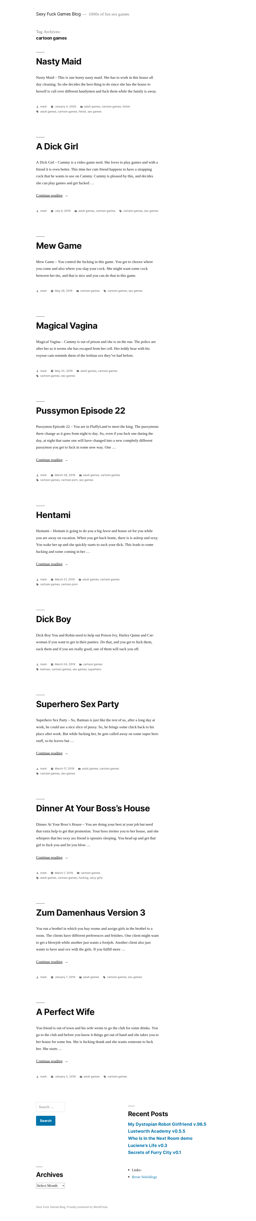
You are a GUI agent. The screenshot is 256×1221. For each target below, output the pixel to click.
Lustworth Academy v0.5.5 (156, 1131)
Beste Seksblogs (144, 1176)
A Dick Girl (57, 146)
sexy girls (96, 877)
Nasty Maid (58, 61)
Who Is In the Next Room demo (160, 1138)
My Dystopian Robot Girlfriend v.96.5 (167, 1124)
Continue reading (52, 195)
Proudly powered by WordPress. (87, 1207)
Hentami (53, 515)
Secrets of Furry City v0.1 (154, 1152)
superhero (94, 669)
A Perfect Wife (65, 1012)
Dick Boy (53, 619)
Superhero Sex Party (77, 704)
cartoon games (111, 106)
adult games (92, 106)
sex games (95, 111)
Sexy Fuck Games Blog (58, 14)
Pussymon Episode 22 (80, 410)
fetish (126, 106)
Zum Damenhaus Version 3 (90, 912)
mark (43, 106)
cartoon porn (69, 480)
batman (45, 669)
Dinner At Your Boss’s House (93, 808)
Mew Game (59, 245)
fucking (83, 877)
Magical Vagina (67, 325)
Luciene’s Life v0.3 (147, 1145)
